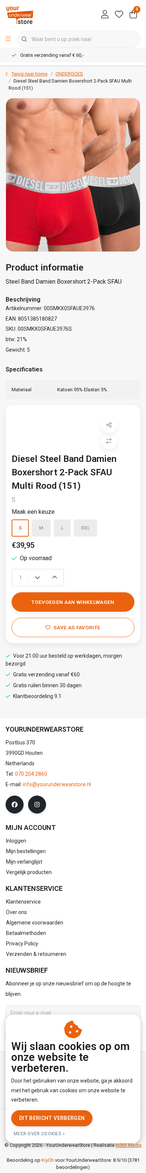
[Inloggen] (105, 15)
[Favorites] (119, 15)
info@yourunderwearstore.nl (57, 784)
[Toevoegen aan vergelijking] (109, 441)
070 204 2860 (31, 774)
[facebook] (15, 805)
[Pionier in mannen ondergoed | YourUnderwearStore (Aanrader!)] (20, 14)
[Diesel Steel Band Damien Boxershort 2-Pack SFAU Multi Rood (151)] (73, 175)
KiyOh (48, 1160)
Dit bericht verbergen (52, 1118)
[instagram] (37, 805)
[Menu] (8, 39)
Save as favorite (77, 627)
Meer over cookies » (39, 1133)
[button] (109, 425)
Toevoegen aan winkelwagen (73, 602)
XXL (85, 528)
